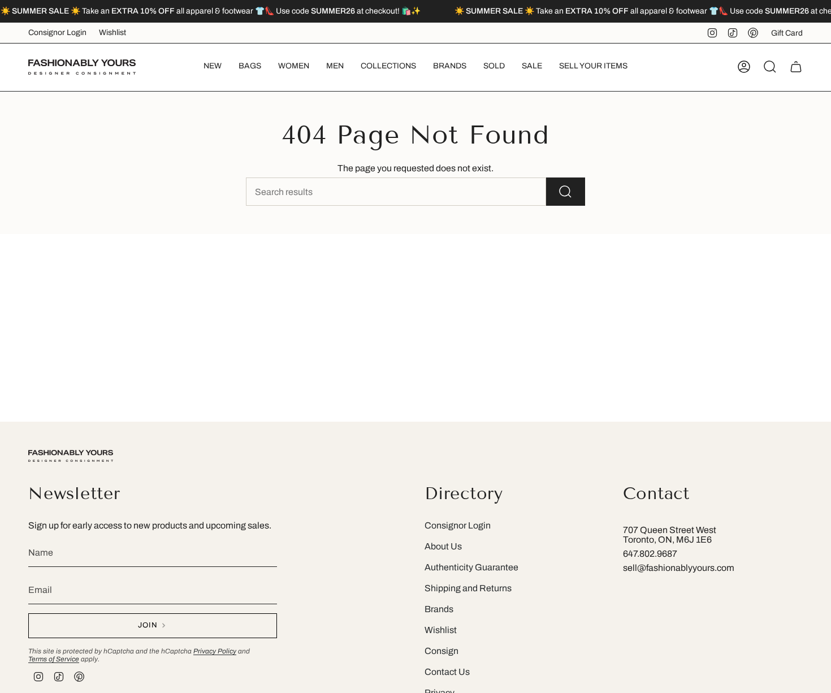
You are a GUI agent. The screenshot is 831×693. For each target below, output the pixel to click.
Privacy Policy (214, 651)
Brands (439, 609)
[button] (250, 67)
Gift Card (787, 33)
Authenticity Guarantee (471, 567)
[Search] (565, 191)
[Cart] (796, 66)
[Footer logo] (70, 456)
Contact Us (447, 672)
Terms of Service (53, 659)
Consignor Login (57, 32)
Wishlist (112, 32)
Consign (441, 651)
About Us (443, 546)
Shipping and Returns (468, 588)
